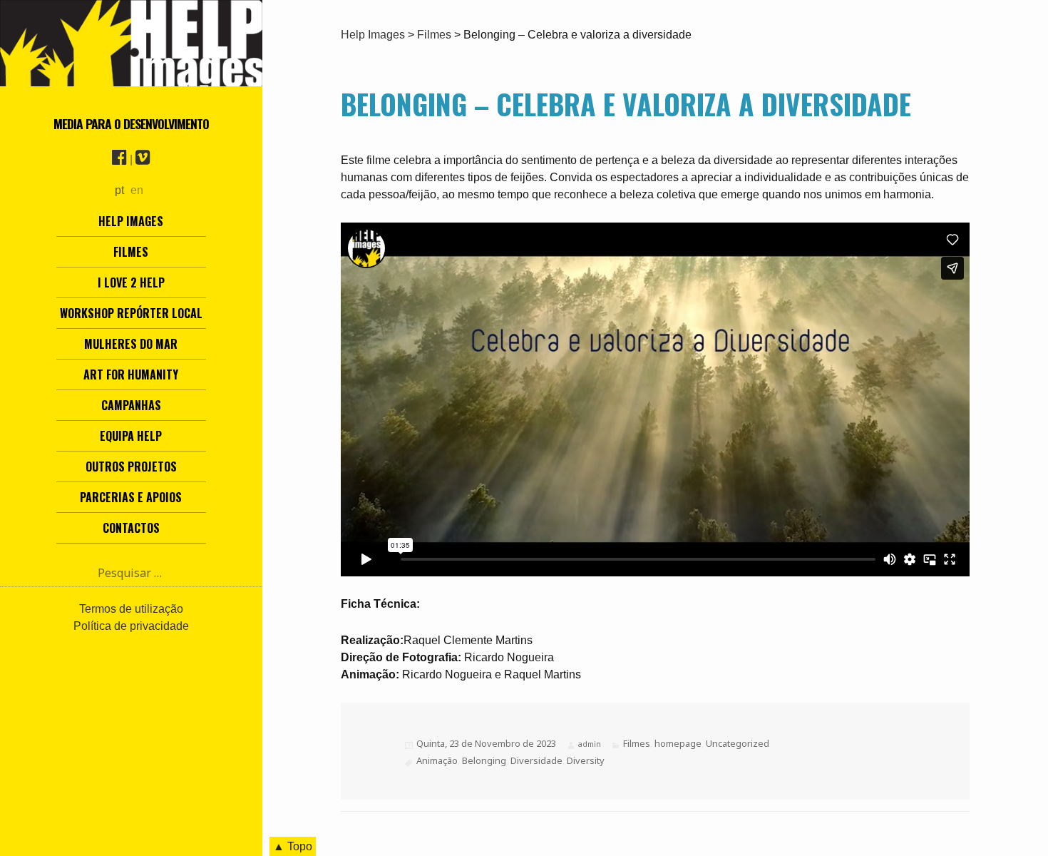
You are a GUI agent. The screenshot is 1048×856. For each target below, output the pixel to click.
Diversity (586, 760)
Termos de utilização (131, 609)
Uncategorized (737, 743)
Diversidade (536, 760)
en (136, 190)
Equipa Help (131, 435)
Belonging (484, 760)
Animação (437, 760)
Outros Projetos (131, 466)
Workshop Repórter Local (131, 313)
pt (119, 190)
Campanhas (131, 405)
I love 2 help (131, 282)
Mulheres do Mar (131, 343)
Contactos (131, 527)
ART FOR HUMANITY (130, 374)
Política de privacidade (131, 626)
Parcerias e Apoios (131, 497)
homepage (678, 743)
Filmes (130, 251)
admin (589, 744)
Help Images (130, 221)
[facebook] (119, 159)
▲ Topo (292, 846)
